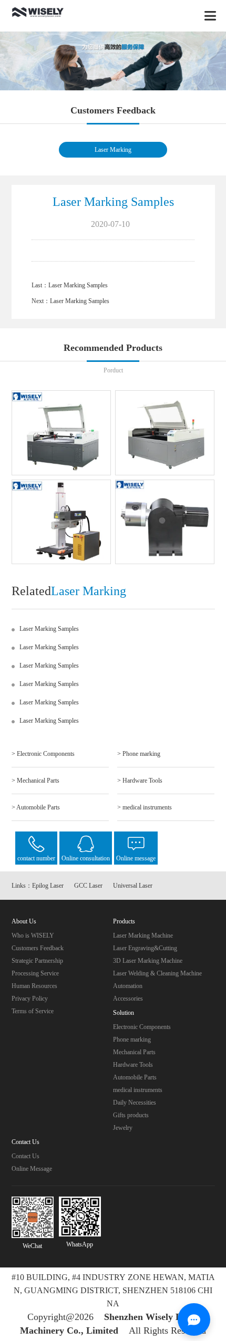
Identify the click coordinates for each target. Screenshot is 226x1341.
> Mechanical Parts (35, 780)
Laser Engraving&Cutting (145, 948)
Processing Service (35, 973)
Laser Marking (113, 149)
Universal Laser (132, 885)
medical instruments (137, 1090)
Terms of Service (33, 1011)
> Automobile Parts (36, 807)
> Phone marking (138, 753)
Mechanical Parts (134, 1052)
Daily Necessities (134, 1102)
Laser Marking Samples (78, 285)
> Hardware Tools (139, 780)
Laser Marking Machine (143, 935)
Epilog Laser (48, 885)
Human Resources (34, 986)
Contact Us (25, 1156)
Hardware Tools (133, 1064)
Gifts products (131, 1115)
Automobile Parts (135, 1077)
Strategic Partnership (37, 960)
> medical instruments (144, 807)
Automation (127, 986)
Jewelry (122, 1127)
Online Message (32, 1168)
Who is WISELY (33, 935)
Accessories (128, 998)
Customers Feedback (38, 948)
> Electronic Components (43, 753)
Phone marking (132, 1039)
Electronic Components (142, 1027)
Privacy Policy (30, 998)
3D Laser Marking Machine (147, 960)
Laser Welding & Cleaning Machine (157, 973)
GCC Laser (88, 885)
